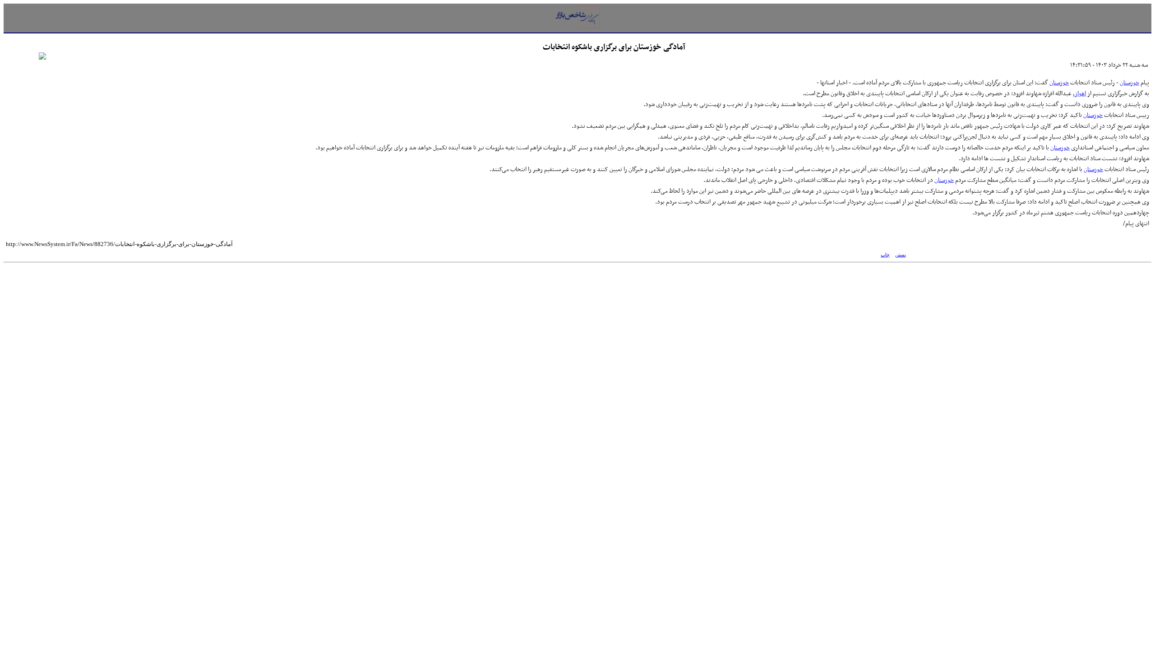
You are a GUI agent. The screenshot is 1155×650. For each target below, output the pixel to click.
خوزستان (1129, 83)
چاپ (885, 254)
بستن (900, 254)
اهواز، (1079, 93)
